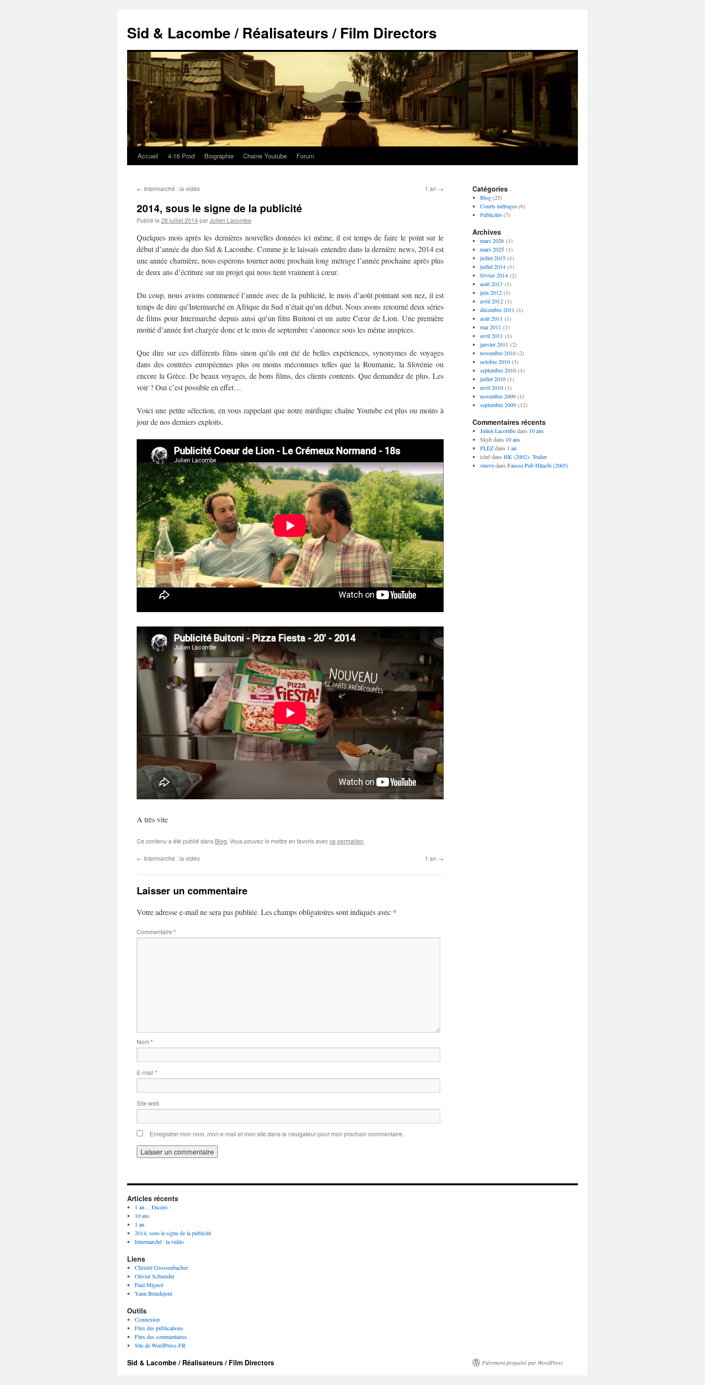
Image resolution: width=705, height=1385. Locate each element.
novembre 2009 (498, 396)
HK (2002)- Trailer (525, 456)
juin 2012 (491, 292)
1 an (434, 188)
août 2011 (491, 318)
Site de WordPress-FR (160, 1345)
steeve (487, 465)
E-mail (147, 1072)
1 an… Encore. (152, 1207)
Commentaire (156, 931)
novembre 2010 (498, 353)
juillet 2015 (492, 258)
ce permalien (346, 841)
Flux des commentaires (161, 1336)
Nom (145, 1041)
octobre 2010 (495, 361)
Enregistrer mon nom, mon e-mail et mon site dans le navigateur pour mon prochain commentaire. (277, 1134)
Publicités (491, 214)
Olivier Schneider (155, 1276)
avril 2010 (491, 387)
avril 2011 (491, 335)
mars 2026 (492, 240)
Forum (305, 155)
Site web (148, 1103)
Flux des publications (159, 1328)
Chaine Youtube (265, 155)
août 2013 (491, 284)
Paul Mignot (149, 1285)
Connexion (147, 1319)
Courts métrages (498, 206)
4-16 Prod (181, 155)
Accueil (148, 155)
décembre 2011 (497, 309)
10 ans (536, 430)
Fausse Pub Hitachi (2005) (537, 465)
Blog (221, 841)
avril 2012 (491, 301)
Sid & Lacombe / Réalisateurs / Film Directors (282, 32)
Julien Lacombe (230, 220)
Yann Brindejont (153, 1293)
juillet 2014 (492, 266)
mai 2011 (490, 327)
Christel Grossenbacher (161, 1267)
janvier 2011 (494, 344)
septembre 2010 (498, 370)
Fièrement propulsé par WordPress (522, 1362)
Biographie (219, 155)
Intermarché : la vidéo (168, 188)
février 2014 (494, 275)
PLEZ (487, 448)
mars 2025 (492, 249)
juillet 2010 (492, 379)
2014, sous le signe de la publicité (173, 1233)
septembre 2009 (498, 405)
